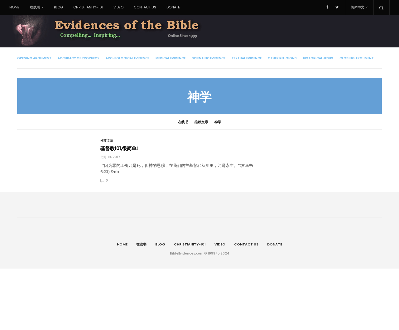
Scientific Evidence (208, 58)
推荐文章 (201, 121)
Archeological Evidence (127, 58)
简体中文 (357, 7)
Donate (173, 7)
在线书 (35, 7)
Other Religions (282, 58)
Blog (58, 7)
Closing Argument (356, 58)
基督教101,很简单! (119, 148)
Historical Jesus (318, 58)
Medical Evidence (170, 58)
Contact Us (145, 7)
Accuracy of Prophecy (78, 58)
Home (14, 7)
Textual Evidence (247, 58)
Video (118, 7)
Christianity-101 (88, 7)
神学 (217, 121)
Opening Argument (34, 58)
